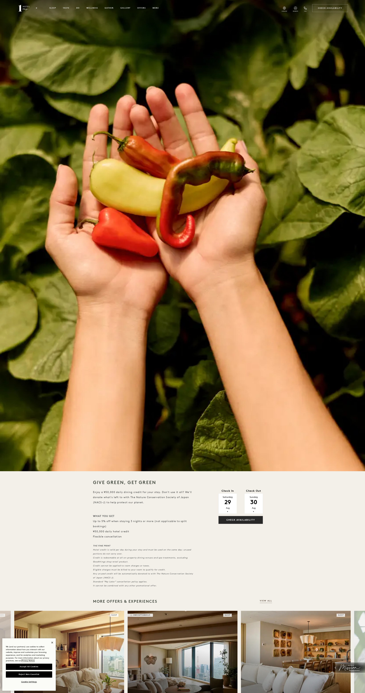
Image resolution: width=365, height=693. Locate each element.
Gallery (125, 8)
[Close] (52, 642)
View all (266, 601)
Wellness (92, 8)
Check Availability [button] (240, 520)
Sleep (52, 8)
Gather (109, 8)
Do (78, 8)
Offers (141, 8)
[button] (36, 8)
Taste (66, 8)
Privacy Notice (28, 661)
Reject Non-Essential (29, 674)
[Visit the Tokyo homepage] (24, 8)
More (156, 8)
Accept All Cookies (29, 667)
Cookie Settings (29, 682)
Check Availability (330, 8)
